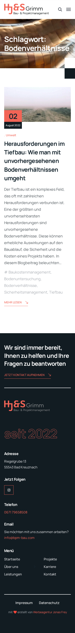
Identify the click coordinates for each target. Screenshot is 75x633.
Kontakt (50, 574)
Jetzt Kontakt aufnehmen (24, 375)
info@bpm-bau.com (19, 537)
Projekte (50, 559)
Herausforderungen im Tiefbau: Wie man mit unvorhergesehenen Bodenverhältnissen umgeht (34, 161)
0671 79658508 (15, 512)
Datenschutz (49, 602)
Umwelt (11, 135)
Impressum (24, 602)
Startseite (12, 559)
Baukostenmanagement (30, 272)
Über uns (11, 566)
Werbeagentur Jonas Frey (50, 612)
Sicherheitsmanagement (25, 292)
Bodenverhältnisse (20, 285)
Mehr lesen (13, 302)
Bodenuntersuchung (22, 278)
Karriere (50, 566)
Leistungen (13, 574)
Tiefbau (56, 292)
